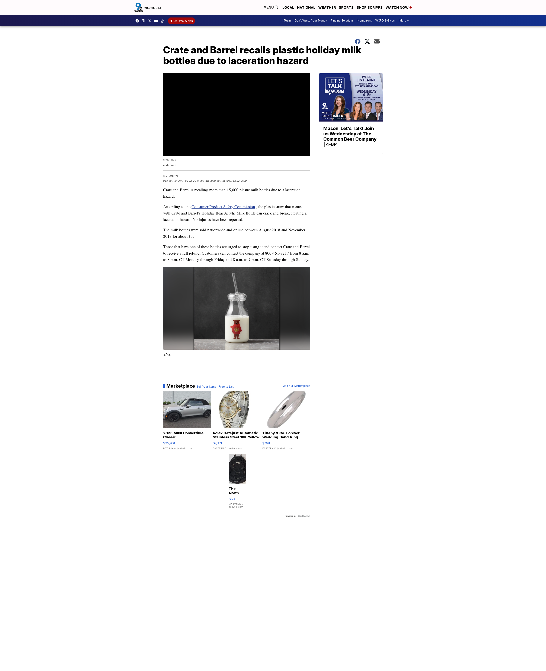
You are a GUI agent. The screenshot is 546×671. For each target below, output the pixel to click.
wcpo (150, 21)
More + (404, 20)
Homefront (364, 20)
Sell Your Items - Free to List (215, 386)
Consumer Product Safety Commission (223, 206)
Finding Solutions (342, 20)
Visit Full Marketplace (296, 385)
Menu (269, 7)
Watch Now (398, 7)
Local (288, 7)
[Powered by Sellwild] (304, 515)
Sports (346, 7)
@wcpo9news (163, 21)
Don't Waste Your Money (311, 20)
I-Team (286, 20)
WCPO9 (138, 21)
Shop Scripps (370, 7)
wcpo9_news (144, 21)
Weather (327, 7)
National (306, 7)
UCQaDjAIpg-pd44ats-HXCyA (157, 21)
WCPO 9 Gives (385, 20)
